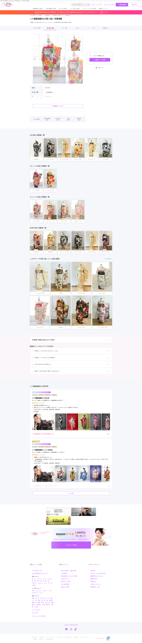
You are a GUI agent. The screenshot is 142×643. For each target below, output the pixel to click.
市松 (52, 604)
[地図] (49, 405)
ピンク (44, 578)
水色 (38, 580)
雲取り (33, 604)
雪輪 (52, 602)
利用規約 (76, 637)
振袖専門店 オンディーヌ (96, 576)
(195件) (41, 454)
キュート (45, 590)
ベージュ (39, 578)
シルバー (40, 583)
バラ (33, 600)
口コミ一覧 (35, 612)
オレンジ (49, 578)
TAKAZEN (92, 570)
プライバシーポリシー (85, 637)
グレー (45, 583)
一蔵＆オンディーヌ (95, 584)
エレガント (38, 590)
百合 (39, 600)
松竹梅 (50, 600)
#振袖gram (93, 581)
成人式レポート (65, 578)
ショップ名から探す (74, 8)
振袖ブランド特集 (65, 581)
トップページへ (138, 0)
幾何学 (48, 604)
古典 (33, 590)
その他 (33, 585)
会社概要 (35, 639)
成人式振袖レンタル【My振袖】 (36, 15)
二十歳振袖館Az (46, 15)
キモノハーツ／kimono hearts (98, 573)
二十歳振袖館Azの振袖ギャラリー (58, 15)
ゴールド (34, 583)
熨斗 (43, 602)
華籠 (39, 602)
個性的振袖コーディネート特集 (69, 576)
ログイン (136, 4)
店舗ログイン (42, 639)
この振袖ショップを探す (100, 59)
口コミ (78, 28)
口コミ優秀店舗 (65, 584)
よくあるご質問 (110, 4)
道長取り (39, 604)
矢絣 (44, 604)
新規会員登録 (123, 4)
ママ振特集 (64, 573)
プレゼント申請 (97, 4)
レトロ (40, 592)
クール (50, 590)
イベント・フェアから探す (89, 8)
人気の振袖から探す (51, 8)
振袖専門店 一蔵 (94, 586)
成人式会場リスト (68, 637)
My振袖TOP (34, 637)
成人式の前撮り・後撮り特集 (68, 570)
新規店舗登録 (50, 639)
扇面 (33, 602)
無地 (33, 598)
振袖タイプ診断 (65, 586)
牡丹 (51, 598)
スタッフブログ (50, 637)
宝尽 (46, 602)
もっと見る (107, 258)
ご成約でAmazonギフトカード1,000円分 (40, 392)
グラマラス (35, 592)
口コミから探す (63, 8)
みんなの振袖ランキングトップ (40, 573)
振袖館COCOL (94, 578)
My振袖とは (41, 637)
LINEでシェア (101, 67)
